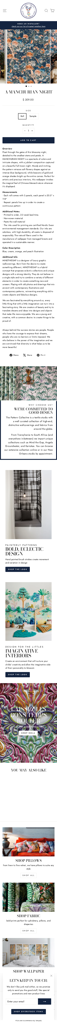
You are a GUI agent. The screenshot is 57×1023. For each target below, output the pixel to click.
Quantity (28, 125)
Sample (33, 116)
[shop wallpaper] (28, 952)
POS (17, 1020)
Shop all (29, 930)
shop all (29, 875)
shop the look (17, 674)
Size (28, 110)
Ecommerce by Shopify (32, 1020)
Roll (22, 116)
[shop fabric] (28, 897)
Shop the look (17, 569)
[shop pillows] (28, 841)
